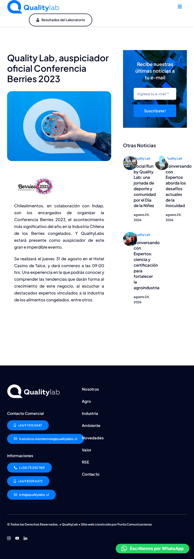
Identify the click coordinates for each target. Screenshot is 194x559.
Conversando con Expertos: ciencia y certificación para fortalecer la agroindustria (147, 265)
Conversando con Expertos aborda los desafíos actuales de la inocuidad (179, 185)
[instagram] (9, 538)
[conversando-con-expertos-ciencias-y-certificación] (130, 234)
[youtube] (17, 538)
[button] (152, 548)
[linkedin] (25, 538)
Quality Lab (142, 158)
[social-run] (130, 157)
